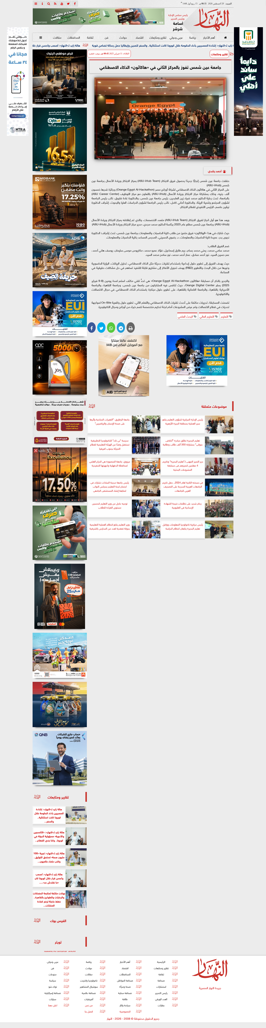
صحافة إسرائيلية (52, 992)
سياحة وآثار (125, 1005)
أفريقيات (88, 998)
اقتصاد (139, 37)
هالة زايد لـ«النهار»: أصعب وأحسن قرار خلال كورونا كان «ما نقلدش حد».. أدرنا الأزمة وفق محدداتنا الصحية (81, 45)
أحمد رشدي (214, 170)
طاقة (125, 998)
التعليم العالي (207, 316)
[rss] (55, 4)
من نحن (88, 1005)
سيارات (52, 998)
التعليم (225, 316)
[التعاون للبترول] (60, 367)
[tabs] (36, 4)
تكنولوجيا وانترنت (88, 980)
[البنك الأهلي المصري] (17, 81)
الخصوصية (124, 1011)
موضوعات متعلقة (214, 406)
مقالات (57, 37)
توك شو (52, 986)
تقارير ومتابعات (157, 37)
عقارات (161, 1005)
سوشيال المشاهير (89, 986)
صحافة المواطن (125, 980)
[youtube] (62, 4)
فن (106, 37)
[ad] (60, 76)
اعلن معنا (52, 1005)
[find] (49, 4)
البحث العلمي (186, 316)
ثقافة (90, 37)
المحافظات (73, 37)
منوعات (52, 974)
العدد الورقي (161, 998)
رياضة (192, 37)
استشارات (161, 986)
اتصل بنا (89, 1011)
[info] (42, 4)
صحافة (161, 980)
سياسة (52, 980)
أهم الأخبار (209, 37)
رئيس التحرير (161, 992)
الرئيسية (161, 961)
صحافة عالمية (89, 992)
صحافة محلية (125, 992)
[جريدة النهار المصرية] (98, 16)
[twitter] (68, 4)
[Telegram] (121, 327)
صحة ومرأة (124, 986)
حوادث (123, 37)
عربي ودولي (176, 37)
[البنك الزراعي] (197, 360)
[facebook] (75, 4)
